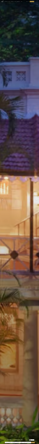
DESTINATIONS (6, 1)
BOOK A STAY (32, 1)
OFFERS (15, 1)
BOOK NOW (33, 442)
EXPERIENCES (12, 1)
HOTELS (9, 1)
